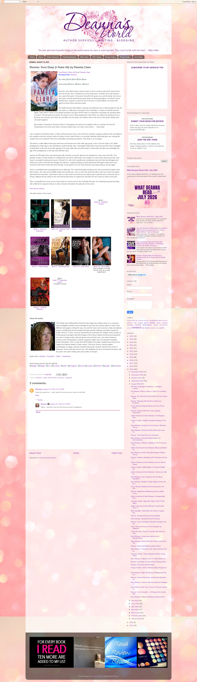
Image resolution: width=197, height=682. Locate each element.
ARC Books (96, 57)
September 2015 (137, 381)
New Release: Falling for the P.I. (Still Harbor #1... (149, 559)
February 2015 (137, 616)
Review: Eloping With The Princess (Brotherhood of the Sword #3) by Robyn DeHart (151, 257)
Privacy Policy (125, 57)
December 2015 (137, 372)
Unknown (39, 389)
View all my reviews (37, 188)
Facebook (50, 356)
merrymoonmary (97, 676)
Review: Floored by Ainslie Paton (142, 565)
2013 (132, 625)
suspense (68, 378)
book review (52, 378)
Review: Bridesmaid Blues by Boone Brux (146, 546)
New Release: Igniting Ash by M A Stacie (145, 519)
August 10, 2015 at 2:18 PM (60, 404)
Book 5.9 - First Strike (101, 266)
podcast (129, 328)
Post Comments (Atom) (47, 458)
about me (134, 320)
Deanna (44, 404)
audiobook (154, 320)
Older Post (116, 453)
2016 (132, 366)
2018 (132, 360)
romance (61, 378)
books (146, 323)
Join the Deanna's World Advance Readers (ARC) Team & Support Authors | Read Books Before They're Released (151, 230)
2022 (132, 348)
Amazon (73, 75)
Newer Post (35, 453)
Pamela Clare (85, 72)
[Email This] (57, 374)
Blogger (116, 676)
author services (162, 320)
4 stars (44, 378)
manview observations (143, 325)
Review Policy (110, 57)
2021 (132, 351)
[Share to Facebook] (64, 374)
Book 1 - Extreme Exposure (40, 230)
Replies (40, 400)
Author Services (53, 57)
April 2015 (135, 609)
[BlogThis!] (59, 374)
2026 (132, 336)
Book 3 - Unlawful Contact (101, 203)
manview (130, 325)
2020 (132, 354)
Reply (37, 395)
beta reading (138, 323)
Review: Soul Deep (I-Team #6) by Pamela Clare (148, 562)
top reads (145, 328)
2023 (132, 345)
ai (138, 320)
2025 (132, 339)
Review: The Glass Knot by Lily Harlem (145, 435)
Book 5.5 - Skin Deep (81, 266)
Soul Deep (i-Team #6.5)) (68, 72)
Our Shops (139, 57)
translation (152, 328)
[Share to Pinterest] (66, 374)
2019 (132, 357)
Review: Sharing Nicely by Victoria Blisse (145, 516)
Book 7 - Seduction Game (60, 281)
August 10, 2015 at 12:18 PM (53, 389)
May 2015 (135, 607)
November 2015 (137, 375)
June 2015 (135, 604)
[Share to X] (62, 374)
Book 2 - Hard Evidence (81, 229)
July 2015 (135, 600)
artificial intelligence (144, 320)
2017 (132, 363)
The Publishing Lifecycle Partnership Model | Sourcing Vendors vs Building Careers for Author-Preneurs (149, 243)
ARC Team (84, 57)
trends (157, 328)
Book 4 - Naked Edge (40, 266)
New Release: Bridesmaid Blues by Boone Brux (148, 597)
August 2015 (136, 384)
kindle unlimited (162, 323)
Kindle (129, 320)
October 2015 (136, 378)
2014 (132, 622)
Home (32, 57)
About (41, 57)
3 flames (38, 378)
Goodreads (66, 356)
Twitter (58, 356)
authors (129, 323)
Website (42, 356)
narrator (155, 325)
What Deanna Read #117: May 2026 (149, 216)
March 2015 (135, 613)
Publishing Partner (69, 57)
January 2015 (136, 619)
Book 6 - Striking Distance (40, 308)
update (161, 328)
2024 (132, 342)
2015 (132, 369)
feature (152, 323)
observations (163, 325)
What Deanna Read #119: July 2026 (142, 170)
